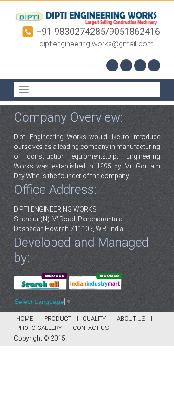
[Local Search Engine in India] (40, 280)
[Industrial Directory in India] (95, 280)
